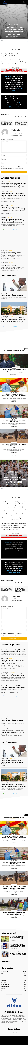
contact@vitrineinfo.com (16, 1025)
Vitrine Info (16, 24)
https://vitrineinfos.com (16, 132)
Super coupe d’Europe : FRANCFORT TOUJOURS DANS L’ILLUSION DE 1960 (6, 123)
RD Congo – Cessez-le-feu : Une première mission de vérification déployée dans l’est (14, 446)
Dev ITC (18, 1038)
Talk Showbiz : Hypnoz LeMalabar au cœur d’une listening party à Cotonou (17, 945)
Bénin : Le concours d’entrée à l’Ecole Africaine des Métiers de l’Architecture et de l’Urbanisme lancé (13, 195)
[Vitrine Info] (7, 37)
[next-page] (15, 455)
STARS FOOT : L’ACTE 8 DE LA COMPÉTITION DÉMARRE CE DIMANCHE (21, 123)
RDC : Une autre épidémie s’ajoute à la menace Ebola (14, 420)
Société (3, 181)
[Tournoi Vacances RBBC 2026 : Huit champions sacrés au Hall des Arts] (5, 939)
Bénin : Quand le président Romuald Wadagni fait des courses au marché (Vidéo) (18, 953)
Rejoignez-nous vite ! (14, 107)
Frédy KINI (7, 114)
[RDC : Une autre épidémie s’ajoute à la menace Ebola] (14, 411)
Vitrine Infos (14, 375)
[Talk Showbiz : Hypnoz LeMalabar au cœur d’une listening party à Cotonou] (5, 946)
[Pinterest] (15, 49)
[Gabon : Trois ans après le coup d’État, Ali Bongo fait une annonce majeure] (14, 361)
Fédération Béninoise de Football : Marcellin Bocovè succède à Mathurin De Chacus (14, 395)
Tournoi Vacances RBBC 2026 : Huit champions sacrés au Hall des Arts (17, 938)
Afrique (4, 21)
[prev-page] (12, 455)
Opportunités (4, 191)
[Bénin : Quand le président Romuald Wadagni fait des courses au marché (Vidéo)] (5, 954)
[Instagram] (13, 1032)
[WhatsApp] (19, 49)
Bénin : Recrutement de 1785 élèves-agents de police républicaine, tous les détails (13, 220)
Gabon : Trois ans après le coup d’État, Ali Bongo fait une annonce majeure (14, 370)
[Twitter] (12, 49)
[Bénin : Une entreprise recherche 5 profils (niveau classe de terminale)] (14, 284)
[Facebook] (9, 49)
